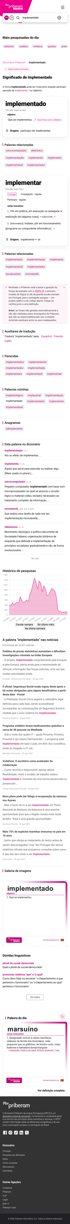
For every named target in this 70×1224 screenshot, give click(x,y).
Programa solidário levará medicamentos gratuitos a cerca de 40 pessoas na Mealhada (33, 727)
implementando (37, 362)
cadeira (23, 46)
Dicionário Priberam (14, 62)
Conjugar (12, 194)
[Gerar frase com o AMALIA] (54, 216)
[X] (26, 1134)
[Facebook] (5, 1134)
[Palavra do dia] (62, 1016)
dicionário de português (17, 1116)
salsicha (9, 46)
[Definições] (59, 17)
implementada (36, 367)
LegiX (5, 1200)
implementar (35, 157)
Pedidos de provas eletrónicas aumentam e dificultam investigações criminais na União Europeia (34, 653)
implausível (34, 395)
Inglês (8, 340)
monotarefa (32, 273)
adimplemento (14, 428)
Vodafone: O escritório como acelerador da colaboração (28, 763)
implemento (55, 157)
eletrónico (37, 150)
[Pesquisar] (18, 17)
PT (6, 18)
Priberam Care (9, 1207)
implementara (14, 373)
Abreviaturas (8, 1167)
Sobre (5, 1159)
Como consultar (10, 1163)
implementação (15, 157)
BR (12, 18)
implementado (14, 259)
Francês (58, 336)
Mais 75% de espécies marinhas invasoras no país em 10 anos (34, 833)
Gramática (7, 1171)
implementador (36, 165)
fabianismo (11, 526)
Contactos (7, 1188)
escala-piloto (13, 273)
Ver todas (35, 997)
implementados (15, 362)
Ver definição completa (51, 1090)
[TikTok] (16, 1134)
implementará (34, 373)
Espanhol (46, 336)
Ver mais (35, 558)
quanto (52, 46)
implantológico (14, 395)
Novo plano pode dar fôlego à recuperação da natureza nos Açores (34, 798)
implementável (14, 165)
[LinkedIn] (21, 1134)
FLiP (5, 1196)
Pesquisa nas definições (14, 1155)
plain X (6, 1204)
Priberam (7, 1192)
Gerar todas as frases (18, 69)
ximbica (37, 46)
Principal (7, 1151)
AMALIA (39, 291)
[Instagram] (10, 1134)
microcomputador (16, 150)
